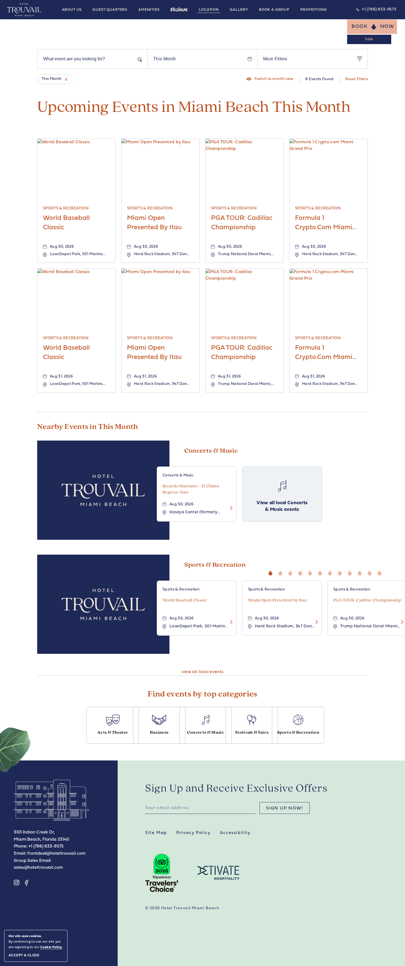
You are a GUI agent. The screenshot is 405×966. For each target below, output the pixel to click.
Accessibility (235, 833)
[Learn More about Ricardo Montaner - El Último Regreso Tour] (229, 508)
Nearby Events (87, 427)
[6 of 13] (321, 572)
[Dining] (179, 9)
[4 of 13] (301, 572)
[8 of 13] (341, 572)
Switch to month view (270, 79)
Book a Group (274, 10)
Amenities (149, 10)
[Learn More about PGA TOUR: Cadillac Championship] (400, 622)
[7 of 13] (331, 572)
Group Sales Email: (33, 861)
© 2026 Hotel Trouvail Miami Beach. (182, 908)
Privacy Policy (193, 833)
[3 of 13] (291, 572)
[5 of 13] (311, 572)
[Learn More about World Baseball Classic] (229, 622)
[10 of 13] (361, 572)
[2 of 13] (281, 572)
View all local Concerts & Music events (281, 506)
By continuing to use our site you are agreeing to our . (36, 942)
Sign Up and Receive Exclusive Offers (236, 789)
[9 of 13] (351, 572)
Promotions (313, 10)
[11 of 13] (371, 572)
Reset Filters (356, 79)
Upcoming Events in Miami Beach (193, 107)
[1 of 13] (271, 572)
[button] (372, 27)
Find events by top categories (202, 694)
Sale (369, 39)
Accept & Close (24, 955)
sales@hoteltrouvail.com (38, 867)
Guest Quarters (110, 10)
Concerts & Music (211, 451)
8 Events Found (319, 79)
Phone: (20, 846)
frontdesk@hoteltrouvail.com (56, 853)
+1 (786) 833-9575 (379, 9)
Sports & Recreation (214, 565)
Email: (20, 853)
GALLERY (239, 10)
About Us (72, 10)
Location (209, 10)
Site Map (156, 833)
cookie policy (51, 947)
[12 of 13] (381, 572)
